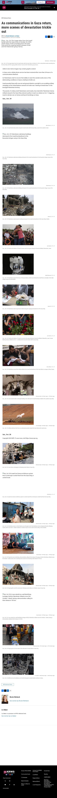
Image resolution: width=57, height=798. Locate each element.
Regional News (36, 778)
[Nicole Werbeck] (4, 699)
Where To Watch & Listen (25, 784)
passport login (30, 2)
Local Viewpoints (37, 784)
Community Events (25, 774)
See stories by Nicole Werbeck (19, 701)
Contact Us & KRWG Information (37, 771)
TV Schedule (24, 777)
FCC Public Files (47, 782)
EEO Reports (47, 783)
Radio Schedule (24, 780)
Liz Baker (17, 36)
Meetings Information (47, 780)
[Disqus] (28, 745)
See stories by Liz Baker (8, 716)
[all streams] (55, 7)
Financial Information (49, 784)
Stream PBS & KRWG (26, 770)
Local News (35, 774)
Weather (46, 774)
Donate (51, 2)
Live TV (41, 2)
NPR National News (6, 18)
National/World (36, 781)
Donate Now (47, 770)
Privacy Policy (47, 787)
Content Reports (48, 785)
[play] (4, 7)
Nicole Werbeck (10, 36)
